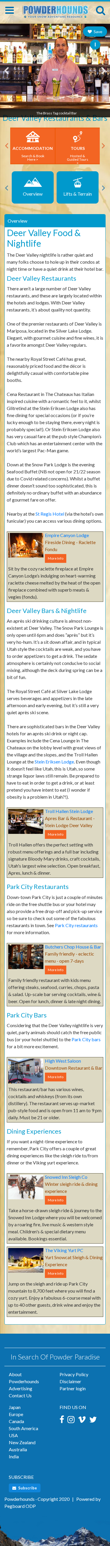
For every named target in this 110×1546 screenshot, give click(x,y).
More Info (55, 558)
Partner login (73, 1388)
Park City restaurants (76, 925)
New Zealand (22, 1442)
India (14, 1456)
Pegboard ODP (20, 1506)
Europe (16, 1414)
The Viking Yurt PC (64, 1250)
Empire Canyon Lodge (67, 535)
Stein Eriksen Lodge (54, 761)
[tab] (55, 220)
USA (13, 1435)
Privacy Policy (74, 1374)
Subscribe (27, 1488)
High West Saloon (63, 1061)
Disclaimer (70, 1381)
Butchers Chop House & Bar (73, 946)
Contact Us (20, 1395)
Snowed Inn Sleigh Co (66, 1177)
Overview (17, 220)
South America (23, 1428)
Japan (15, 1407)
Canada (16, 1421)
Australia (18, 1449)
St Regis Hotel (49, 514)
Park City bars (86, 1039)
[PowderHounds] (55, 9)
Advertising (20, 1388)
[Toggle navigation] (9, 10)
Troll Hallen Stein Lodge (69, 811)
